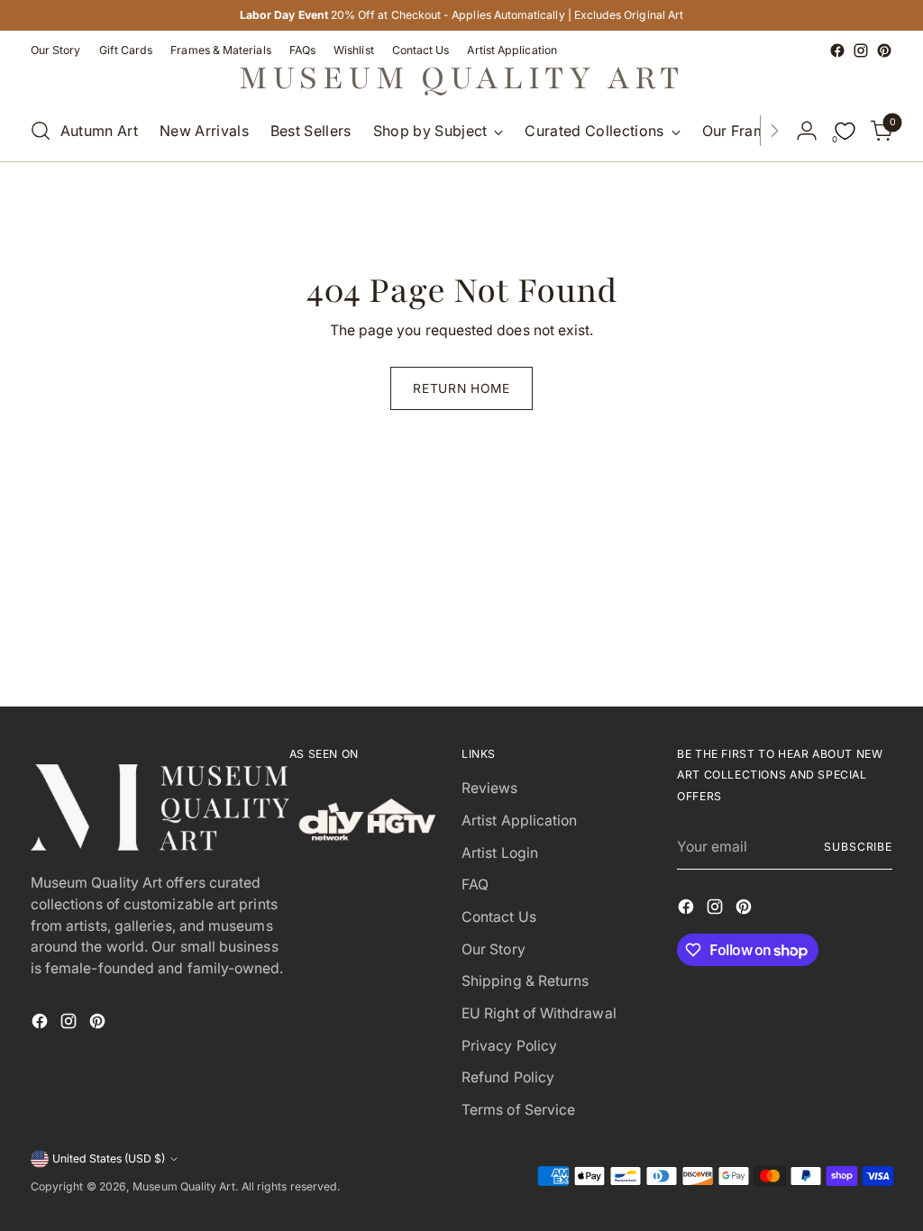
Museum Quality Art (183, 1186)
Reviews (490, 788)
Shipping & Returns (525, 980)
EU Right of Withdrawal (539, 1013)
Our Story (493, 949)
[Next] (774, 130)
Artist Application (519, 820)
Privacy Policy (509, 1045)
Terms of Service (518, 1109)
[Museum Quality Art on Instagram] (861, 50)
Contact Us (499, 917)
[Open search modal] (41, 131)
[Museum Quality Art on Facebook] (837, 50)
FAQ (475, 884)
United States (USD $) (108, 1158)
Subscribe (858, 846)
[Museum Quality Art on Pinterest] (884, 50)
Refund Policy (508, 1077)
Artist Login (500, 853)
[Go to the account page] (807, 131)
